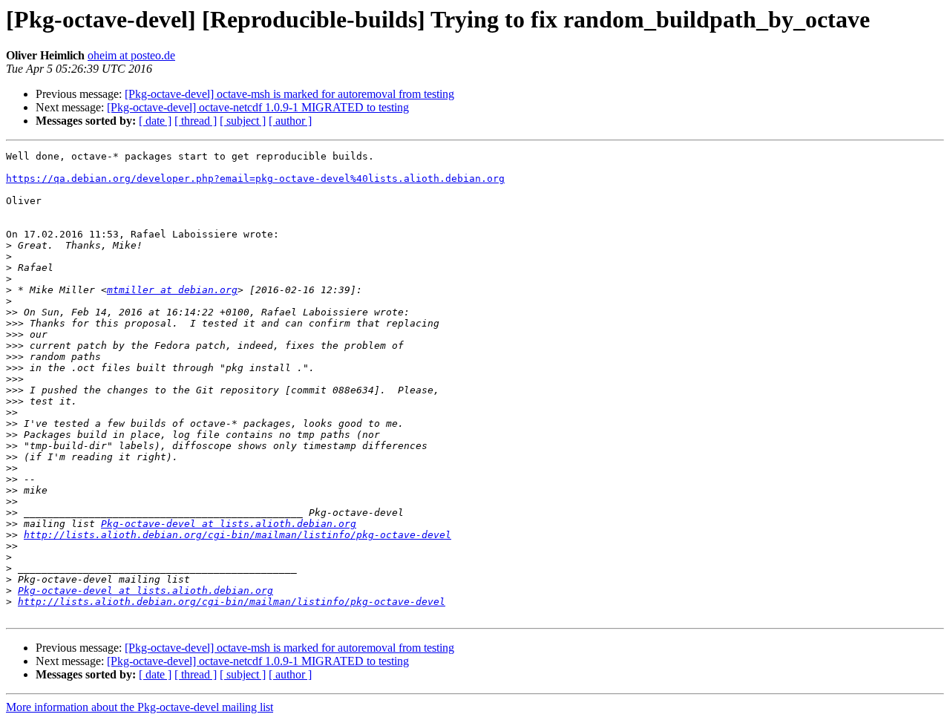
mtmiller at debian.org (172, 289)
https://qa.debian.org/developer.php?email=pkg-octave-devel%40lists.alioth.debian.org (255, 178)
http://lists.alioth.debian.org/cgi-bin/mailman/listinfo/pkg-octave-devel (237, 534)
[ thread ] (195, 120)
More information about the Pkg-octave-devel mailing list (139, 707)
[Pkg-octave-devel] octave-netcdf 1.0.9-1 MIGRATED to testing (258, 107)
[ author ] (290, 120)
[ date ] (155, 120)
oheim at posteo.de (131, 55)
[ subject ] (243, 120)
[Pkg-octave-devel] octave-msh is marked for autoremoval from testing (289, 94)
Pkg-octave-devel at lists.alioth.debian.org (228, 523)
